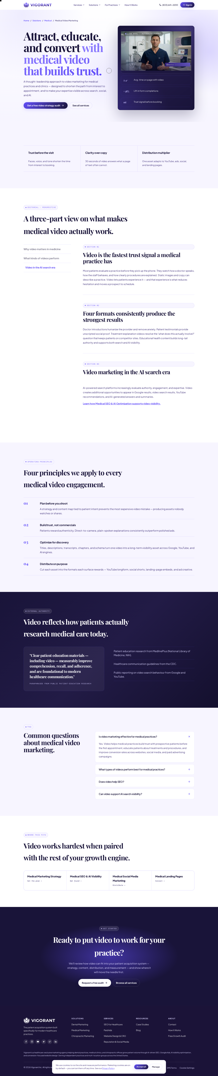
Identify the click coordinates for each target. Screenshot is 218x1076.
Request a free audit (93, 982)
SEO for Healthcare (113, 1024)
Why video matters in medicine (42, 249)
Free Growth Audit (177, 1036)
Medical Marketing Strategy (44, 878)
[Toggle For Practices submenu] (119, 5)
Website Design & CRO (115, 1036)
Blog (138, 1030)
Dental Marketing (79, 1024)
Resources (142, 1018)
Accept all (141, 1066)
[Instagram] (32, 1041)
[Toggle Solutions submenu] (100, 5)
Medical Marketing (80, 1030)
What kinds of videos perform (41, 258)
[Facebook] (26, 1041)
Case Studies (142, 1024)
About (171, 1018)
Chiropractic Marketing (82, 1036)
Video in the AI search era (40, 267)
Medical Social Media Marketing (125, 880)
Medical (48, 20)
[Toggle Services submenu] (84, 5)
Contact (172, 1024)
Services (78, 5)
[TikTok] (43, 1041)
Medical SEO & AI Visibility (86, 878)
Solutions (93, 5)
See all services (81, 105)
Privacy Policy (108, 1068)
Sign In (189, 5)
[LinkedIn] (55, 1041)
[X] (49, 1041)
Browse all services (126, 982)
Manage (156, 1067)
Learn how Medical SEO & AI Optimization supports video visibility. (122, 403)
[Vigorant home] (38, 5)
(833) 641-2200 (170, 5)
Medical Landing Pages (169, 878)
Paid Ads (108, 1030)
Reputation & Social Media (116, 1041)
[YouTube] (37, 1041)
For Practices (111, 5)
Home (26, 20)
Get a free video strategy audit (43, 105)
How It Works (131, 5)
